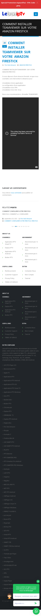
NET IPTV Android (9, 527)
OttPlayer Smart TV (10, 538)
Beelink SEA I (8, 434)
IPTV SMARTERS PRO (10, 492)
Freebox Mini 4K (9, 473)
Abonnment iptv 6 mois (31, 289)
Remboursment (10, 306)
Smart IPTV (7, 569)
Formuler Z (7, 469)
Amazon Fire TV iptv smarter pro (26, 251)
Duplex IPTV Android (10, 453)
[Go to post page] (20, 219)
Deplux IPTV (9, 282)
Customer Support (11, 309)
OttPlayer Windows (10, 542)
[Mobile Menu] (36, 14)
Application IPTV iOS (10, 419)
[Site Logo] (13, 14)
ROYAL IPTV (7, 561)
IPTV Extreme (8, 488)
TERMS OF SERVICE (11, 317)
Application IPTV (9, 411)
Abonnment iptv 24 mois (31, 283)
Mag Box (6, 515)
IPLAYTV (6, 484)
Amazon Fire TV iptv (8, 251)
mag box (6, 511)
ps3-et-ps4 (7, 550)
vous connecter (16, 193)
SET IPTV (6, 565)
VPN (5, 607)
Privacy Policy (9, 313)
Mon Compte (29, 309)
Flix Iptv (6, 465)
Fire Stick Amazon (10, 65)
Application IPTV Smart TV (10, 277)
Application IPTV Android (10, 287)
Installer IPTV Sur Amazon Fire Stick (13, 253)
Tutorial (27, 313)
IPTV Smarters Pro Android (12, 496)
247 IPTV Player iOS (10, 400)
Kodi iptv (7, 503)
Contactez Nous (30, 306)
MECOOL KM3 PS (9, 519)
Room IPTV (7, 554)
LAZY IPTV (7, 507)
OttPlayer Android (9, 531)
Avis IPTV (7, 430)
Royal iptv (7, 557)
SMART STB (7, 577)
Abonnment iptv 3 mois (31, 295)
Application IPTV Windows (12, 427)
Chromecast (8, 442)
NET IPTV (6, 523)
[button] (12, 261)
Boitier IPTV (20, 246)
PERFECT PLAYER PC (10, 546)
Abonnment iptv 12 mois (31, 277)
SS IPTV (6, 584)
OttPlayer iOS (8, 534)
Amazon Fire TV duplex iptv (23, 249)
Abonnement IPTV (10, 246)
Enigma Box (7, 457)
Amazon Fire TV (9, 249)
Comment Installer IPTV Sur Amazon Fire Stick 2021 (19, 232)
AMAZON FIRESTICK (25, 65)
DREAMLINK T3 (8, 450)
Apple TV (7, 407)
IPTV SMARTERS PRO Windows (13, 500)
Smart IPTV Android (10, 573)
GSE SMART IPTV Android (12, 480)
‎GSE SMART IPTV (9, 477)
